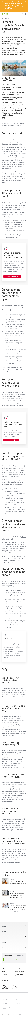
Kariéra (3, 977)
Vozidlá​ (4, 931)
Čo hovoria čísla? (8, 84)
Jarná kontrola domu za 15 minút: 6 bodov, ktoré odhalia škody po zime (18, 895)
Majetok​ (4, 942)
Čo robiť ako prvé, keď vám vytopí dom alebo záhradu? (12, 104)
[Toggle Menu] (25, 14)
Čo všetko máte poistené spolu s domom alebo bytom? (14, 93)
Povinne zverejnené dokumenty (19, 975)
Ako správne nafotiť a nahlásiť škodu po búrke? (13, 114)
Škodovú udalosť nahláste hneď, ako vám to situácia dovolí (14, 109)
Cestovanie (5, 937)
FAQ (3, 118)
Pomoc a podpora (19, 968)
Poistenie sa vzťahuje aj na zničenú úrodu (12, 99)
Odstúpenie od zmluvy (20, 971)
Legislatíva (18, 1003)
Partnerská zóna (6, 999)
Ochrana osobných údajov (7, 1008)
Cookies (17, 999)
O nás (3, 971)
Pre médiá (4, 974)
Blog (3, 968)
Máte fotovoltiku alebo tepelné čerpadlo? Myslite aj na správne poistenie (18, 883)
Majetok (10, 18)
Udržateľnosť (18, 979)
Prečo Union (5, 980)
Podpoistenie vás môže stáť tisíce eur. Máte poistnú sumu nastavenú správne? (18, 907)
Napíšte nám (14, 959)
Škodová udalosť (20, 955)
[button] (12, 276)
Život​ (3, 947)
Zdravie (4, 926)
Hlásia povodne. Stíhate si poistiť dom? (11, 88)
